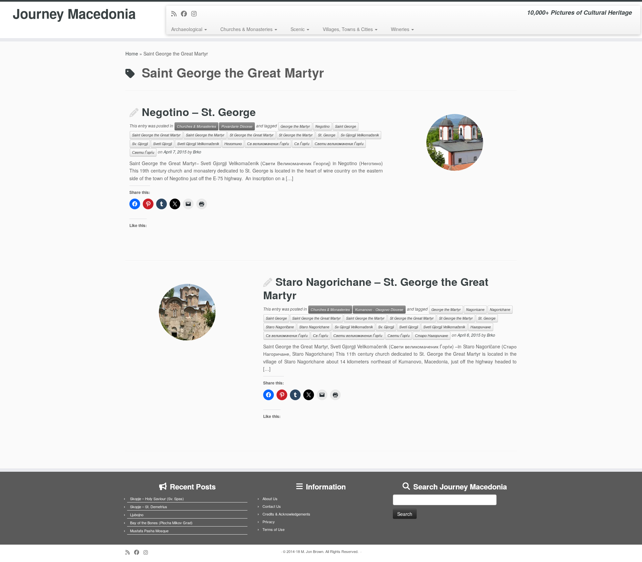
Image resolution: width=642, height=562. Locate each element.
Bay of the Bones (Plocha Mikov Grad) (161, 522)
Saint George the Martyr (205, 134)
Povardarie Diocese (236, 126)
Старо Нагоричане (431, 335)
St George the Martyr (296, 134)
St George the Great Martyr (252, 134)
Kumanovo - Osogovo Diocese (379, 309)
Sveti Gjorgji (162, 143)
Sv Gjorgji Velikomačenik (360, 134)
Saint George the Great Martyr (156, 134)
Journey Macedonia (74, 13)
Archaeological (187, 29)
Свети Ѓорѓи (143, 152)
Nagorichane (500, 309)
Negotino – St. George (199, 111)
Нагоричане (480, 326)
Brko (197, 151)
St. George (326, 134)
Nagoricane (475, 309)
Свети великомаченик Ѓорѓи (339, 143)
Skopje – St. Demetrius (148, 506)
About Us (270, 498)
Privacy (268, 521)
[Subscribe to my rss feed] (176, 13)
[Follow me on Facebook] (186, 13)
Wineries (401, 29)
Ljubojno (136, 514)
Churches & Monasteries (247, 29)
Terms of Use (273, 529)
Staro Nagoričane (280, 326)
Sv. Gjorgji (140, 143)
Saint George (345, 126)
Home (131, 53)
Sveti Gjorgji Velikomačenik (198, 143)
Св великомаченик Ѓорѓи (268, 143)
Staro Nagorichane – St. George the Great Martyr (376, 288)
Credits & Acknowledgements (286, 514)
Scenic (298, 29)
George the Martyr (295, 126)
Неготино (233, 143)
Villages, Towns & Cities (348, 29)
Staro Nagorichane (314, 326)
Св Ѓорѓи (301, 143)
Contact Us (271, 506)
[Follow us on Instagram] (196, 13)
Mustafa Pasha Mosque (149, 530)
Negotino (322, 126)
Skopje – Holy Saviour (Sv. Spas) (157, 498)
